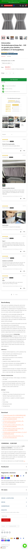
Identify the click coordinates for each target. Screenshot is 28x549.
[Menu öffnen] (2, 5)
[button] (4, 52)
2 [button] (13, 294)
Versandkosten (8, 69)
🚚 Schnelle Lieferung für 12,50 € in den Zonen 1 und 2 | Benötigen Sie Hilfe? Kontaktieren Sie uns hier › (14, 1)
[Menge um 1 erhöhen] (13, 73)
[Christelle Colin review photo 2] (3, 185)
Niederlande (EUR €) (12, 526)
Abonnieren (6, 520)
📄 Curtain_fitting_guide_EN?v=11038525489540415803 (14, 415)
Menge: (2, 73)
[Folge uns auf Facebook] (2, 532)
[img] (5, 139)
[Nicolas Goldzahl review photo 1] (14, 217)
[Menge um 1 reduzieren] (6, 73)
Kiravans (3, 56)
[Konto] (23, 5)
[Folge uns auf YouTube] (10, 532)
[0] (25, 5)
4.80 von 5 (17, 101)
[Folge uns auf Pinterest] (7, 532)
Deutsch (3, 526)
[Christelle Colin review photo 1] (14, 171)
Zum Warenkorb (14, 79)
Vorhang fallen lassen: (8, 60)
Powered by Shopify (4, 546)
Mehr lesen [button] (4, 193)
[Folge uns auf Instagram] (5, 532)
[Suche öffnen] (20, 5)
